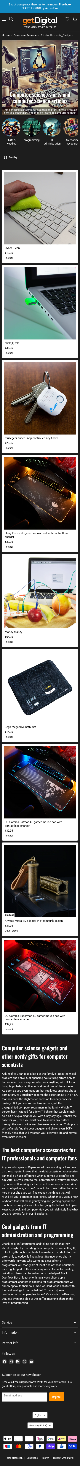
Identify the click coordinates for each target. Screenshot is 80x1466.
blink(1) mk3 (12, 343)
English (38, 1415)
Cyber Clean (12, 248)
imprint (45, 1457)
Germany (38, 1425)
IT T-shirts (46, 1111)
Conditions (32, 1457)
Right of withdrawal (63, 1457)
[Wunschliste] (67, 19)
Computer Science (25, 35)
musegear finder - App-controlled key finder (31, 438)
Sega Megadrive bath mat (20, 727)
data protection (15, 1457)
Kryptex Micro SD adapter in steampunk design (34, 921)
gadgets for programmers (48, 1282)
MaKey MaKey (13, 632)
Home (5, 35)
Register (56, 1397)
